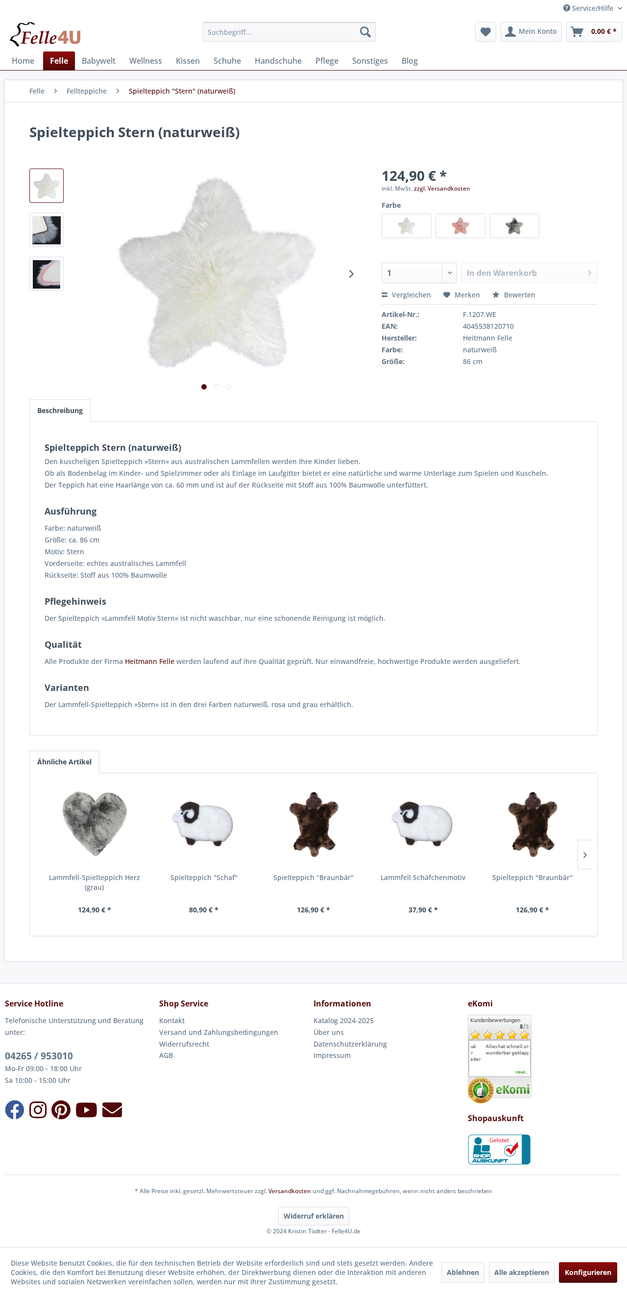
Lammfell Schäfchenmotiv (423, 877)
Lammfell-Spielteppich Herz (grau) (94, 882)
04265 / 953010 (39, 1056)
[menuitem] (289, 32)
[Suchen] (365, 32)
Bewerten (518, 294)
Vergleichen (410, 294)
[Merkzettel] (485, 32)
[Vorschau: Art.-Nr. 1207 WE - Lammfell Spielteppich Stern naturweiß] (46, 186)
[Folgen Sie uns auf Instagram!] (38, 1109)
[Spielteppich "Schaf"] (204, 824)
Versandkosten (289, 1191)
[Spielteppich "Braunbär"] (313, 824)
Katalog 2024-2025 (344, 1020)
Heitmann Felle (149, 661)
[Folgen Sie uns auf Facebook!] (14, 1109)
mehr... (522, 1073)
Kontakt (172, 1020)
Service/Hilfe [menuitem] (592, 8)
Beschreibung (60, 410)
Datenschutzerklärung (350, 1044)
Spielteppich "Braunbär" (313, 877)
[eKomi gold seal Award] (481, 1090)
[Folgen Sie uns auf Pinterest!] (61, 1109)
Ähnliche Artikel (64, 761)
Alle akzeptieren (521, 1272)
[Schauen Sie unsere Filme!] (86, 1109)
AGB (166, 1055)
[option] (500, 1049)
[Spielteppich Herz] (94, 824)
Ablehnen (463, 1272)
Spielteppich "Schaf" (204, 877)
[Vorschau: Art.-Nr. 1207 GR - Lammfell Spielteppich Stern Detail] (46, 230)
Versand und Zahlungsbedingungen (218, 1032)
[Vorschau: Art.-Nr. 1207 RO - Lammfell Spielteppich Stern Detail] (46, 274)
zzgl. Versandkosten (442, 188)
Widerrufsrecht (184, 1044)
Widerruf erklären (314, 1216)
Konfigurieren (588, 1272)
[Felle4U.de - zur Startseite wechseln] (45, 34)
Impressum (332, 1055)
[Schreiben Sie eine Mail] (112, 1109)
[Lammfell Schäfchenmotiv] (423, 824)
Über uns (329, 1032)
